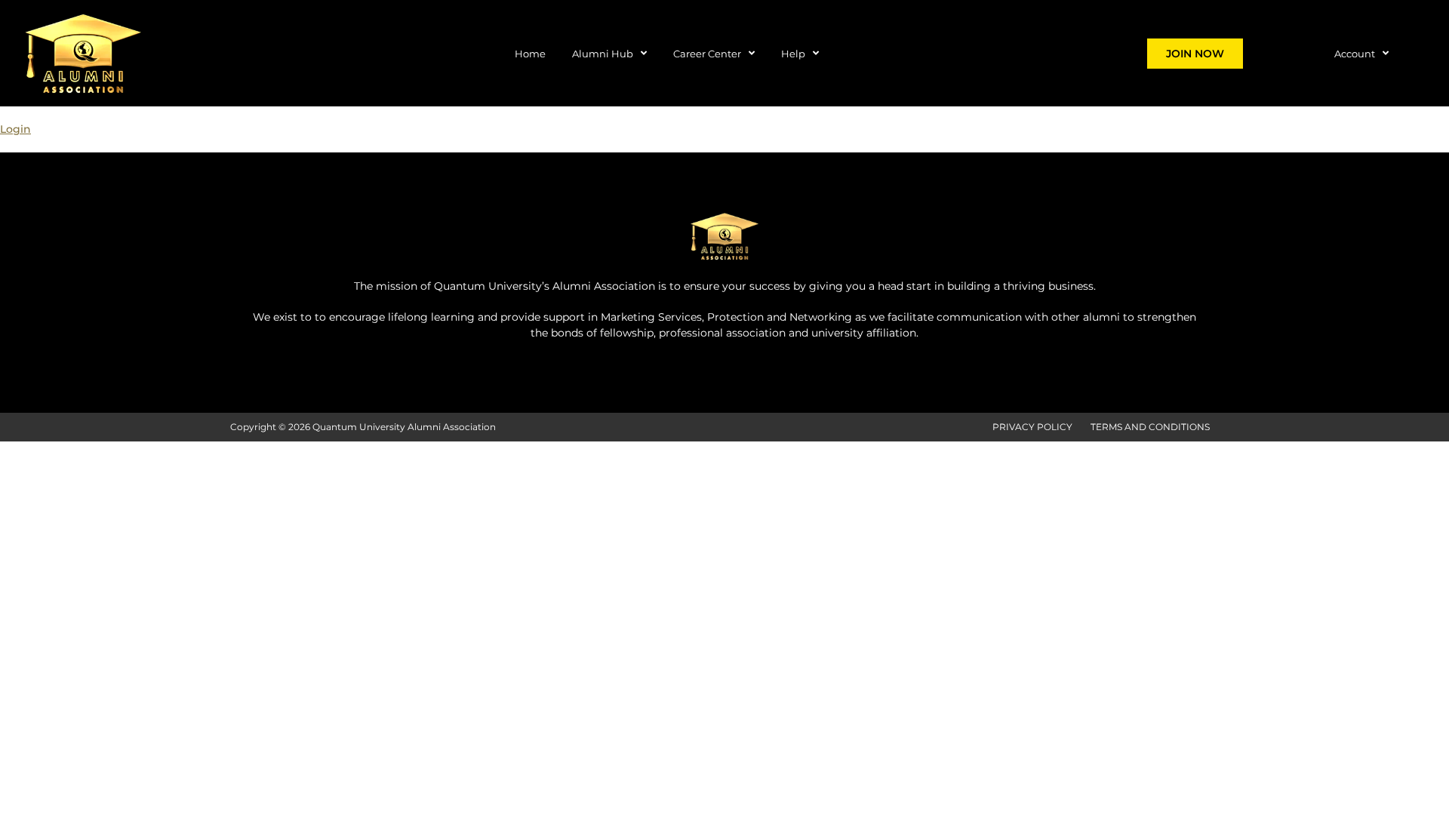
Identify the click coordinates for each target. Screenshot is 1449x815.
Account (1354, 54)
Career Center (707, 54)
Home (530, 54)
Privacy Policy (1032, 426)
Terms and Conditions (1150, 426)
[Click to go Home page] (83, 53)
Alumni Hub (602, 54)
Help (793, 54)
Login (15, 129)
